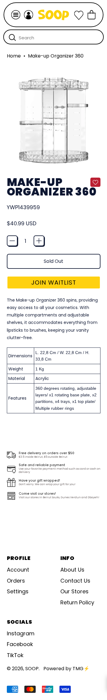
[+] (39, 240)
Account (18, 569)
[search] (12, 37)
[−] (12, 240)
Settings (18, 591)
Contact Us (75, 580)
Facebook (20, 644)
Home (14, 56)
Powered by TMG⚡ (66, 668)
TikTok (15, 655)
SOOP (32, 668)
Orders (16, 580)
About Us (72, 569)
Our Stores (74, 591)
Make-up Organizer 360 (56, 56)
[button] (53, 282)
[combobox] (53, 37)
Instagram (20, 633)
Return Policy (77, 602)
